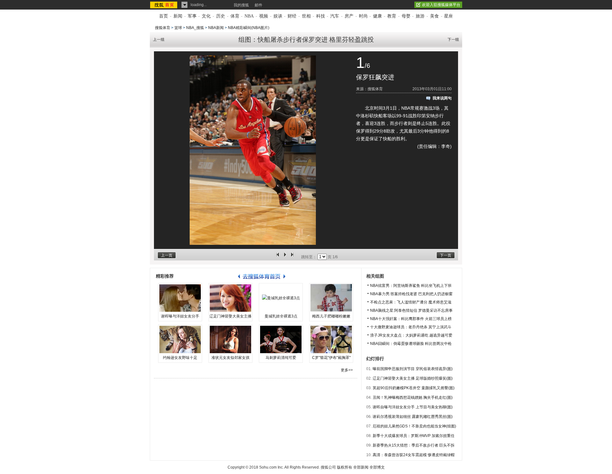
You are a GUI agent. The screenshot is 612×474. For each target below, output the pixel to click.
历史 (220, 16)
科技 (320, 16)
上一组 (158, 39)
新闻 (177, 16)
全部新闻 (360, 467)
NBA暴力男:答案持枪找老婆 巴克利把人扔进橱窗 (411, 294)
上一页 (166, 255)
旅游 (420, 16)
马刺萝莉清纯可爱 (281, 357)
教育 (391, 16)
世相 (306, 16)
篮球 (178, 28)
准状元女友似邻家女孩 (230, 357)
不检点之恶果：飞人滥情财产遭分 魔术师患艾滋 (410, 302)
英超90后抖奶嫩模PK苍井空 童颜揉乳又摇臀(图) (414, 388)
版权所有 (344, 467)
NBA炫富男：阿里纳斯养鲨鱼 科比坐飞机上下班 (411, 285)
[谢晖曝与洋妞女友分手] (180, 298)
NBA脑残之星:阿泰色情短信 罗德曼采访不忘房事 (411, 310)
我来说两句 (442, 98)
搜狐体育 (162, 28)
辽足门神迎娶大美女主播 (230, 316)
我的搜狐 (241, 5)
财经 (292, 16)
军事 (192, 16)
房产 (349, 16)
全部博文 (377, 467)
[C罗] (331, 339)
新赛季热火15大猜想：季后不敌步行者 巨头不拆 (414, 445)
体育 (234, 16)
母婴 (406, 16)
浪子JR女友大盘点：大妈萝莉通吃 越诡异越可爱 (411, 335)
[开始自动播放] (285, 257)
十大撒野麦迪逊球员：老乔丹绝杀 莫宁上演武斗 (410, 327)
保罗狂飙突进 (375, 77)
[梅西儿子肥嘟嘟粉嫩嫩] (331, 298)
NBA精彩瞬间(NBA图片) (248, 28)
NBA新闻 (216, 28)
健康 (377, 16)
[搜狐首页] (164, 5)
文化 (206, 16)
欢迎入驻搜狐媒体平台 (441, 5)
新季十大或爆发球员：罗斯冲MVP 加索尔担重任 (414, 436)
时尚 (363, 16)
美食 (434, 16)
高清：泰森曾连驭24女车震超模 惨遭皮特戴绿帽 (414, 455)
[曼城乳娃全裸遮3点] (280, 298)
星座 (448, 16)
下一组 (453, 39)
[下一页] (292, 257)
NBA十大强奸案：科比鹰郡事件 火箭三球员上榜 (411, 319)
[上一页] (277, 257)
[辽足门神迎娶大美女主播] (230, 298)
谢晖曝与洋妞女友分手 (180, 316)
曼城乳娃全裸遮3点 (281, 316)
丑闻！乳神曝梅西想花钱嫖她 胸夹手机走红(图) (413, 397)
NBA (249, 16)
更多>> (347, 370)
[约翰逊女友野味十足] (180, 339)
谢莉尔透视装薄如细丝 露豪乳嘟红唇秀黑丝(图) (413, 416)
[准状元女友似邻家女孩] (230, 339)
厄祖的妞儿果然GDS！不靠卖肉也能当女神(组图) (414, 426)
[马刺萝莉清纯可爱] (280, 339)
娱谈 (277, 16)
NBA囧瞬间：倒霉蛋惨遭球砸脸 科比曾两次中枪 (411, 343)
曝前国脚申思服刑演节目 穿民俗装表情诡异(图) (413, 369)
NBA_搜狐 (195, 28)
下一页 (445, 255)
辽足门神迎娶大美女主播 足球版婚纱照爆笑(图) (413, 378)
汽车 (334, 16)
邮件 (258, 5)
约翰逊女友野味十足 (180, 357)
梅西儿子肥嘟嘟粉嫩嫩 (331, 316)
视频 (263, 16)
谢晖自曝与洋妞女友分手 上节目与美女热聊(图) (413, 407)
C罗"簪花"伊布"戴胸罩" (331, 357)
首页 (163, 16)
